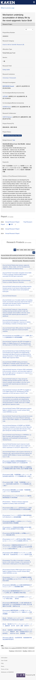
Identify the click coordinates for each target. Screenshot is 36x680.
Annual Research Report (12, 222)
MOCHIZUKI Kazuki (8, 86)
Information (4, 657)
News (2, 666)
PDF (11, 224)
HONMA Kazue (7, 106)
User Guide (4, 660)
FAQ (2, 663)
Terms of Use (4, 669)
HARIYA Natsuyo (7, 117)
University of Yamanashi (9, 78)
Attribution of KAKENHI (7, 672)
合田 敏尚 (5, 96)
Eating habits (6, 69)
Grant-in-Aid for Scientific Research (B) (13, 44)
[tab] (19, 242)
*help (13, 140)
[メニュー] (34, 2)
